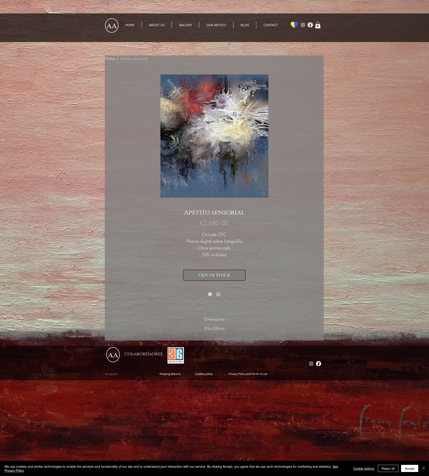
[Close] (423, 468)
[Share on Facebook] (210, 294)
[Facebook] (310, 25)
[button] (318, 25)
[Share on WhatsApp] (218, 294)
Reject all (388, 468)
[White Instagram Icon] (302, 25)
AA (112, 25)
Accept (409, 468)
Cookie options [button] (363, 468)
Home (110, 58)
